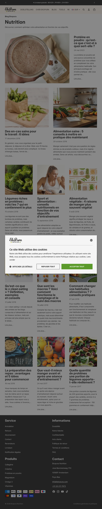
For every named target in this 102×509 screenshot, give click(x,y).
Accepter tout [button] (77, 266)
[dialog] (51, 254)
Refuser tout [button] (48, 266)
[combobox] (91, 240)
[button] (20, 266)
